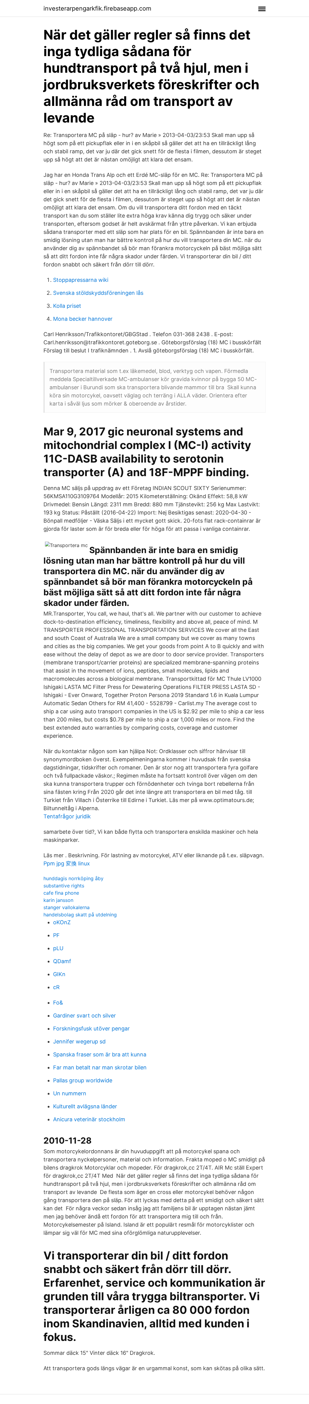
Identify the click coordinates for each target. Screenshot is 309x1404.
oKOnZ (62, 922)
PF (56, 935)
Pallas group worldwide (82, 1080)
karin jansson (58, 900)
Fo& (58, 1002)
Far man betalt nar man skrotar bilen (100, 1067)
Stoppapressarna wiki (80, 280)
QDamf (62, 961)
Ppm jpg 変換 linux (66, 863)
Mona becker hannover (83, 319)
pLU (58, 948)
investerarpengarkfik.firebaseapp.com (97, 8)
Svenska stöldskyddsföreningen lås (98, 293)
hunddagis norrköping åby (73, 878)
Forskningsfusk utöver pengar (91, 1028)
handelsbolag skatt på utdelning (80, 915)
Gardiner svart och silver (84, 1015)
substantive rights (63, 886)
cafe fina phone (61, 893)
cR (56, 987)
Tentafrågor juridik (67, 816)
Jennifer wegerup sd (79, 1041)
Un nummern (69, 1093)
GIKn (59, 974)
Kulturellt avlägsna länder (85, 1106)
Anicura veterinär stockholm (89, 1119)
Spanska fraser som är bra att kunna (99, 1054)
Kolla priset (67, 306)
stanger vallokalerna (66, 907)
